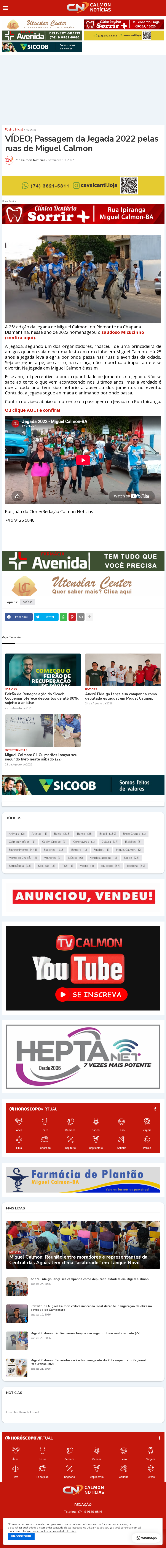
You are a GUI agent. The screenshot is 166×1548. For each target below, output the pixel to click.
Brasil (107, 834)
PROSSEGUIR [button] (21, 1536)
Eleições (133, 842)
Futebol (101, 850)
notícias (31, 129)
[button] (5, 8)
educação (110, 866)
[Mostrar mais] (89, 617)
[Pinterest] (72, 617)
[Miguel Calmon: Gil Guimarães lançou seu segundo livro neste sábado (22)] (43, 730)
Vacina (87, 866)
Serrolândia (20, 866)
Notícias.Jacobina (103, 858)
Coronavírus (84, 842)
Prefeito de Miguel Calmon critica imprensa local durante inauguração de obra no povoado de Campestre (91, 1308)
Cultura (110, 842)
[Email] (81, 617)
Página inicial (14, 129)
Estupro (79, 850)
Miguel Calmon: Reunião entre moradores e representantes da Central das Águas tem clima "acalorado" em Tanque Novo (78, 1260)
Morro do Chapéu (23, 858)
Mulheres (52, 858)
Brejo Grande (134, 834)
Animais (17, 834)
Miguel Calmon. (129, 850)
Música (75, 858)
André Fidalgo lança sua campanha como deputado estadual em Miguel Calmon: (121, 696)
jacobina (136, 866)
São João (46, 866)
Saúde (131, 858)
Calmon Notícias (22, 842)
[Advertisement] (83, 89)
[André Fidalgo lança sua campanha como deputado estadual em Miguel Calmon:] (123, 670)
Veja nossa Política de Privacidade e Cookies (51, 1531)
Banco (85, 834)
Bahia (62, 834)
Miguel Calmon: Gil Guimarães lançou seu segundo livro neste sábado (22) (41, 757)
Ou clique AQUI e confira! (32, 410)
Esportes (54, 850)
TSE (67, 866)
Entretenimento (23, 850)
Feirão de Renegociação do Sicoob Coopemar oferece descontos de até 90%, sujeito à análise (42, 698)
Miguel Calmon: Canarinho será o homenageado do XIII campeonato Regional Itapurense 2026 (88, 1362)
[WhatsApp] (63, 617)
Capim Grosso (54, 842)
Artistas (39, 834)
